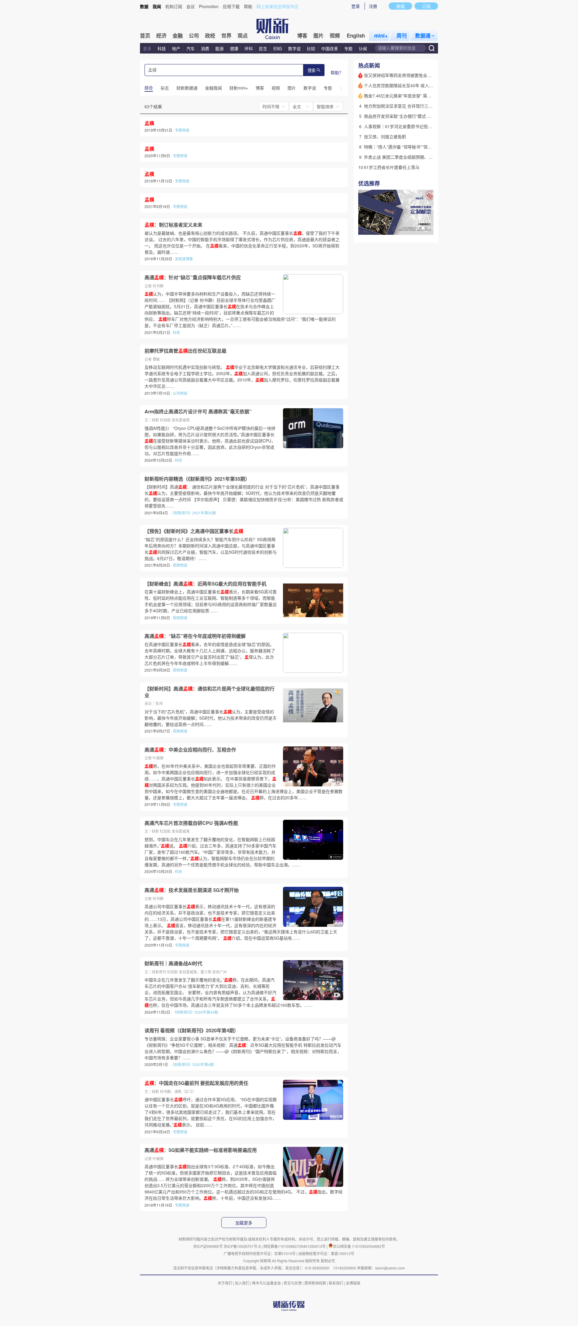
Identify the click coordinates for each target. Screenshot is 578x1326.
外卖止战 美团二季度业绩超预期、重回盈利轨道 (409, 157)
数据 (144, 6)
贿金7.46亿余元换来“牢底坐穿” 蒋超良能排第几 (408, 96)
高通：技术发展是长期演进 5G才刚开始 (191, 890)
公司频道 (180, 393)
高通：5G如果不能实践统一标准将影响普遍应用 (200, 1150)
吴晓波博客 (184, 258)
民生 (263, 48)
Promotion (209, 6)
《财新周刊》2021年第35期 (193, 512)
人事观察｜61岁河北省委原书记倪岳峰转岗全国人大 (412, 126)
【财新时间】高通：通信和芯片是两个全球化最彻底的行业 (209, 691)
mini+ (381, 35)
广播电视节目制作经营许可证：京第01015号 (260, 1253)
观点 (243, 35)
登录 (355, 6)
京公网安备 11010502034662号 (359, 1246)
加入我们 (242, 1282)
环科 (248, 48)
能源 (220, 48)
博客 (302, 35)
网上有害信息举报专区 (277, 6)
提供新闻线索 (315, 1282)
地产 (176, 48)
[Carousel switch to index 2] (422, 228)
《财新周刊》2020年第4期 (192, 1064)
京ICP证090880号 (208, 1246)
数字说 (294, 48)
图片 (318, 35)
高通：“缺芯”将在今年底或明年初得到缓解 (195, 636)
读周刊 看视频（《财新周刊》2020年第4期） (191, 1030)
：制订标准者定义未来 (173, 225)
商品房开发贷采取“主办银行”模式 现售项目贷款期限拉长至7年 (422, 116)
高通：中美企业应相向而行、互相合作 (190, 749)
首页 (145, 35)
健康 (234, 48)
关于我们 (225, 1282)
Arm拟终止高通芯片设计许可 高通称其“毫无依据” (198, 411)
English (356, 35)
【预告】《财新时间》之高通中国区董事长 (193, 531)
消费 (205, 48)
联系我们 (336, 1282)
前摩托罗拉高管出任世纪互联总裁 (185, 351)
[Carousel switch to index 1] (417, 228)
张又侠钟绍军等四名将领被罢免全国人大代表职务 (410, 75)
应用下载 (231, 6)
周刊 (401, 35)
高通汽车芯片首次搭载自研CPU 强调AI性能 (191, 823)
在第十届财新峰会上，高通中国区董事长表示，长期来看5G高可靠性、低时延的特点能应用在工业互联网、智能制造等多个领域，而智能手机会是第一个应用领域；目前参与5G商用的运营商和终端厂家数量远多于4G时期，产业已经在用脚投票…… (210, 601)
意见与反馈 (293, 1282)
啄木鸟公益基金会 (267, 1282)
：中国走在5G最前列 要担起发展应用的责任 (196, 1083)
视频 (335, 35)
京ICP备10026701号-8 (243, 1246)
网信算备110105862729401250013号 (295, 1246)
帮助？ (337, 72)
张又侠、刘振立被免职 (385, 136)
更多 (147, 48)
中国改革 (329, 48)
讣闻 (363, 48)
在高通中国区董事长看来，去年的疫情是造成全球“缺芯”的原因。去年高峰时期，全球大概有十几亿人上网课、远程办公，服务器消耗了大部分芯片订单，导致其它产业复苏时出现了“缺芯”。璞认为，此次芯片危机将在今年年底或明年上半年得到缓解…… (209, 653)
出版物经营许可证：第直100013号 (326, 1253)
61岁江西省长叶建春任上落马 (391, 167)
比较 (311, 48)
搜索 (311, 70)
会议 (190, 6)
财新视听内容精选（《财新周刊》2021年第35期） (197, 479)
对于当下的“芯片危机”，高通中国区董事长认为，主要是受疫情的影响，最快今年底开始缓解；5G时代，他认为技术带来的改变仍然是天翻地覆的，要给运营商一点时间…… (210, 718)
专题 (348, 48)
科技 (161, 48)
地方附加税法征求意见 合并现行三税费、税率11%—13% (417, 106)
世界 (226, 35)
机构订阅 (173, 6)
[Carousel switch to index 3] (428, 228)
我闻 (157, 6)
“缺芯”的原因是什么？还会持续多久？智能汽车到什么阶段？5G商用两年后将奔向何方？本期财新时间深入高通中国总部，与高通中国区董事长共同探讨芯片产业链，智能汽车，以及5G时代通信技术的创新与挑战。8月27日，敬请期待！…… (210, 548)
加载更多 (243, 1222)
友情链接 (353, 1282)
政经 (210, 35)
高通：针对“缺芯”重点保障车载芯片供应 (192, 277)
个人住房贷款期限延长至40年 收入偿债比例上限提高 (413, 85)
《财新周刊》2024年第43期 (195, 1012)
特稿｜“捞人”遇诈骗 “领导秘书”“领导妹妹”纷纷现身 (411, 147)
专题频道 (182, 130)
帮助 (248, 6)
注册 (373, 6)
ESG (277, 48)
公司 (194, 35)
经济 (161, 35)
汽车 (190, 48)
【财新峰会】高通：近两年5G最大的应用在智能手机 (205, 583)
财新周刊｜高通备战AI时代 (173, 963)
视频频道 (180, 565)
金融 (177, 35)
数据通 (422, 35)
